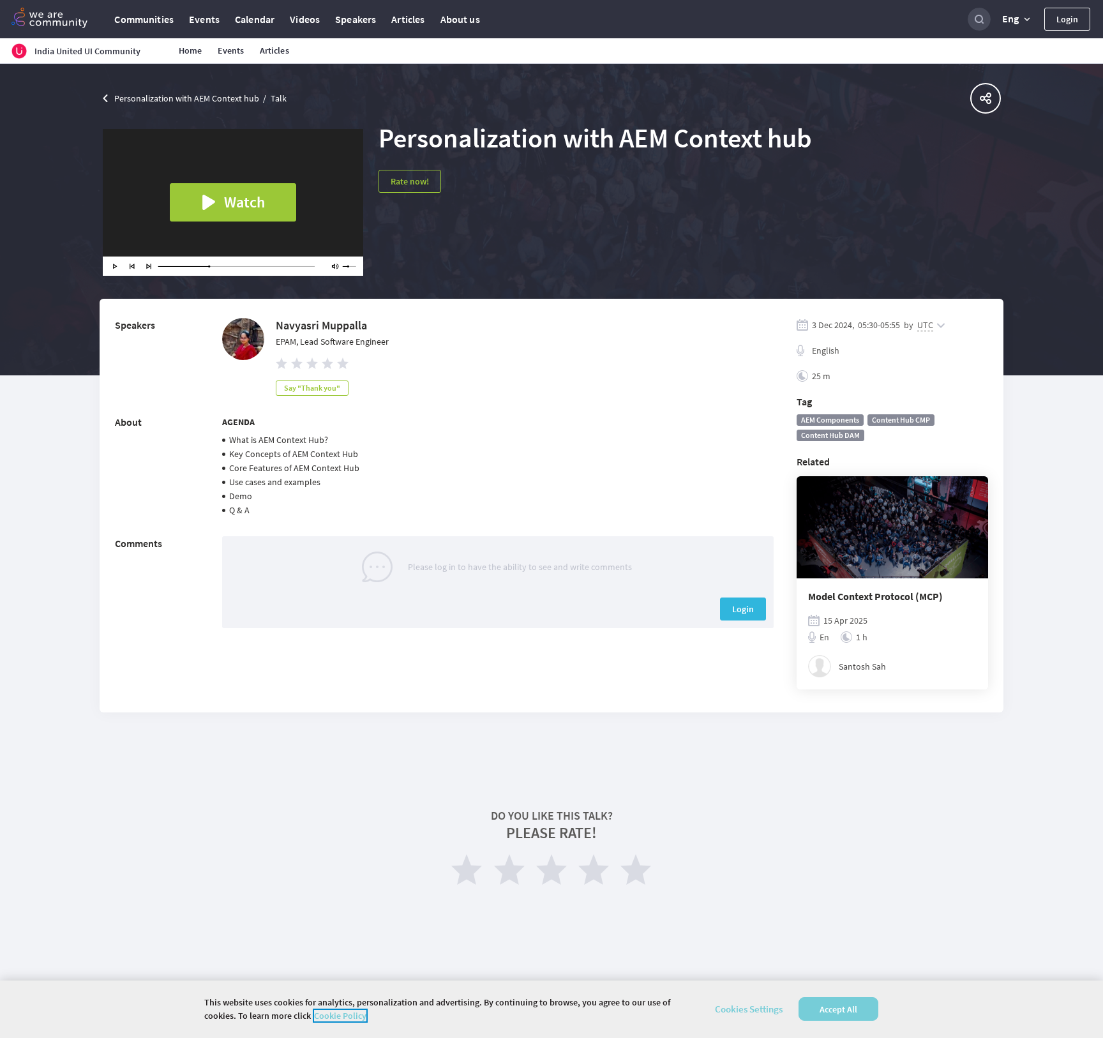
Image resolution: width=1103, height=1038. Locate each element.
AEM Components (830, 420)
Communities (144, 19)
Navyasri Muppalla (321, 325)
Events (204, 19)
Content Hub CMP (901, 420)
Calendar (254, 19)
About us (460, 19)
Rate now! (410, 181)
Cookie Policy (340, 1015)
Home (190, 50)
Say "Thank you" (312, 388)
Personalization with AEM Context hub (186, 98)
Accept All (838, 1009)
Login (1067, 19)
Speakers (355, 19)
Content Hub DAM (830, 435)
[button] (1017, 19)
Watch (244, 202)
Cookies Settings (749, 1009)
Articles (407, 19)
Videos (305, 19)
